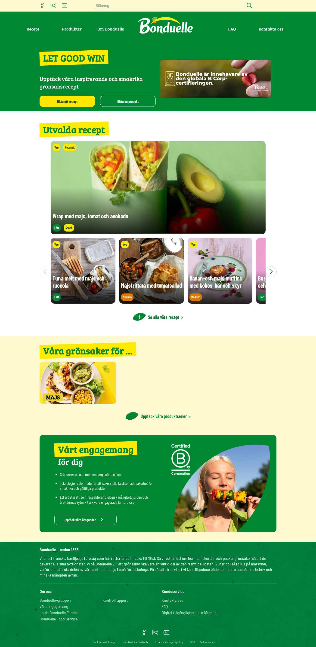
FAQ (232, 29)
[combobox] (169, 5)
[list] (158, 271)
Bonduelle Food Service (58, 618)
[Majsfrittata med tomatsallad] (151, 301)
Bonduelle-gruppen (55, 600)
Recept (33, 29)
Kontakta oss (271, 29)
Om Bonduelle (110, 29)
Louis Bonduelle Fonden (59, 612)
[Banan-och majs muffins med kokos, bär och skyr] (220, 301)
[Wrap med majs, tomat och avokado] (158, 232)
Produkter (72, 29)
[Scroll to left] (45, 271)
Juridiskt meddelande (136, 642)
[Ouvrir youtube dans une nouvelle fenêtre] (64, 6)
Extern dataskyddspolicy (169, 642)
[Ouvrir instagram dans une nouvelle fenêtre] (53, 6)
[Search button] (249, 6)
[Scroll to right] (271, 271)
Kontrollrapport (115, 600)
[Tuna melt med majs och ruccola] (83, 301)
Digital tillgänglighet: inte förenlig (189, 612)
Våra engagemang (54, 606)
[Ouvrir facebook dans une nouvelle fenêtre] (42, 6)
